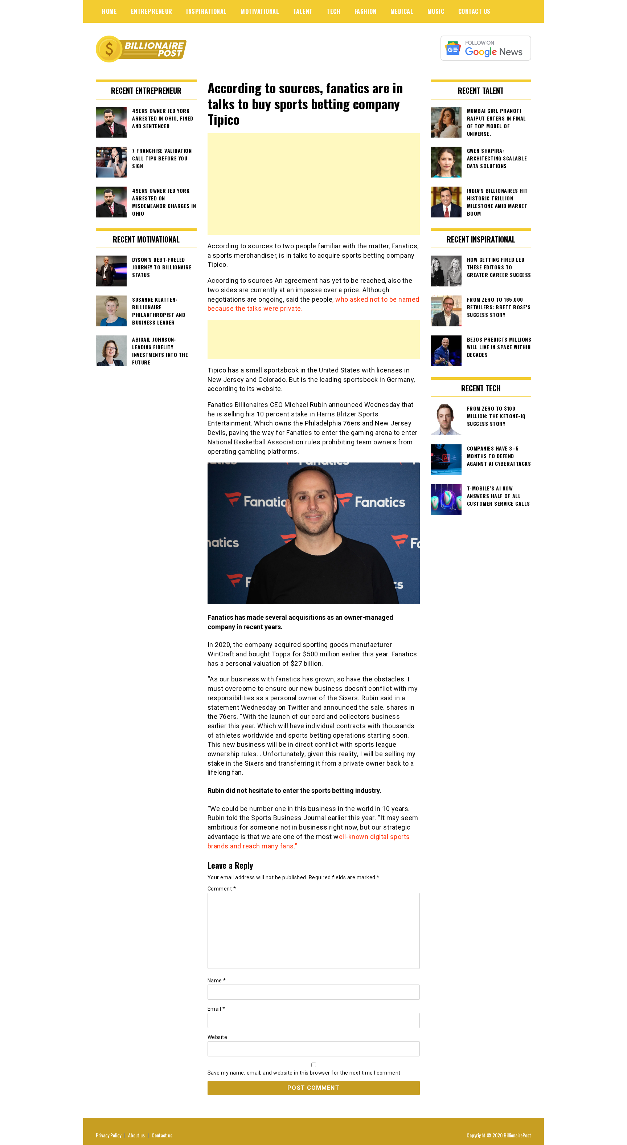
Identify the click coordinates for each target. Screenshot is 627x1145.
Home (109, 11)
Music (435, 11)
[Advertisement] (314, 184)
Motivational (260, 11)
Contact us (162, 1135)
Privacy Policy (108, 1135)
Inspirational (206, 11)
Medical (402, 11)
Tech (333, 11)
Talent (303, 11)
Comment (222, 889)
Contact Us (474, 11)
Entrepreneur (151, 11)
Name (217, 980)
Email (216, 1009)
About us (136, 1135)
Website (218, 1037)
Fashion (366, 11)
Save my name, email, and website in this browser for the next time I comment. (305, 1073)
